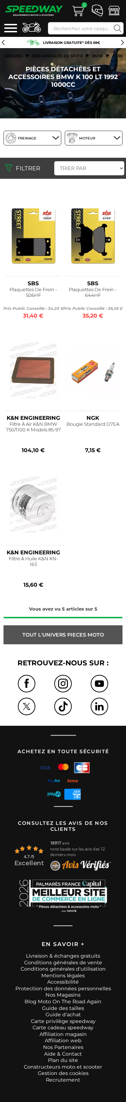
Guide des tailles (63, 1008)
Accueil (14, 55)
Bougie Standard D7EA (92, 424)
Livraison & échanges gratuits (63, 956)
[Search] (116, 28)
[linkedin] (99, 706)
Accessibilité (63, 982)
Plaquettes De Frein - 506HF (33, 292)
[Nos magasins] (114, 10)
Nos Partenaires (63, 1047)
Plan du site (63, 1060)
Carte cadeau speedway (63, 1027)
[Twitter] (26, 706)
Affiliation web (63, 1040)
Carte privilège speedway (63, 1021)
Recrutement (63, 1080)
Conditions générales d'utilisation (63, 969)
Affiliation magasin (63, 1034)
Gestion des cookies (63, 1073)
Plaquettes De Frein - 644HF (93, 292)
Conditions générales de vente (63, 962)
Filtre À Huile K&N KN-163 (33, 561)
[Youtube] (99, 683)
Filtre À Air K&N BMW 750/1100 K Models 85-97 (33, 426)
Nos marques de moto (57, 55)
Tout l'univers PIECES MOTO (63, 635)
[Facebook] (26, 683)
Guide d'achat (63, 1014)
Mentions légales (63, 975)
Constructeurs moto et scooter (63, 1067)
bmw (97, 55)
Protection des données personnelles (63, 988)
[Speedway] (34, 11)
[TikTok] (63, 706)
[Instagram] (63, 683)
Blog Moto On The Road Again (63, 1001)
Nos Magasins (63, 995)
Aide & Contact (63, 1054)
